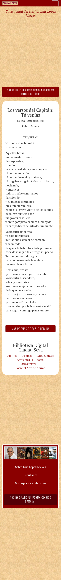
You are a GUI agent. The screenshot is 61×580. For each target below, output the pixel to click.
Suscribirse (15, 314)
